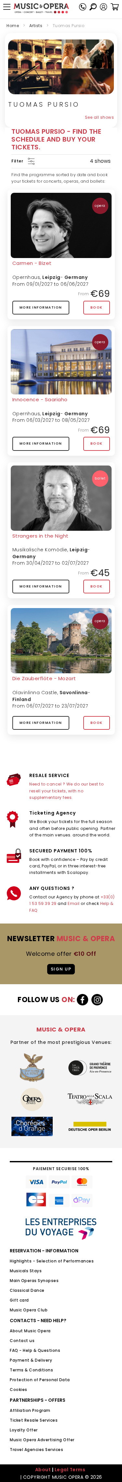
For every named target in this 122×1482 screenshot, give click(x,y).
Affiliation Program (30, 1410)
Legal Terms (70, 1469)
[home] (41, 8)
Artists (36, 25)
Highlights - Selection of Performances (52, 1261)
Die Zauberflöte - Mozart (44, 678)
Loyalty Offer (24, 1430)
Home (13, 25)
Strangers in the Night (40, 535)
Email (74, 903)
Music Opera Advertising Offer (42, 1440)
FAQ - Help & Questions (35, 1350)
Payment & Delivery (31, 1360)
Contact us (22, 1340)
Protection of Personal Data (40, 1380)
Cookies (18, 1389)
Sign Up (61, 969)
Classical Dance (27, 1290)
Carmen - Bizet (32, 263)
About (43, 1469)
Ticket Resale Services (34, 1420)
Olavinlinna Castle (34, 692)
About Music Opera (30, 1331)
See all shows (99, 117)
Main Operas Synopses (34, 1280)
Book (96, 307)
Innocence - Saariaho (40, 399)
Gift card (19, 1300)
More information (41, 307)
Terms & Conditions (31, 1370)
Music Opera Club (28, 1310)
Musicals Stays (26, 1271)
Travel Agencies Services (36, 1449)
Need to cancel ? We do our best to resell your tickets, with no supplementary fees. (66, 790)
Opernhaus (26, 277)
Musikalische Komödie (39, 549)
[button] (103, 6)
